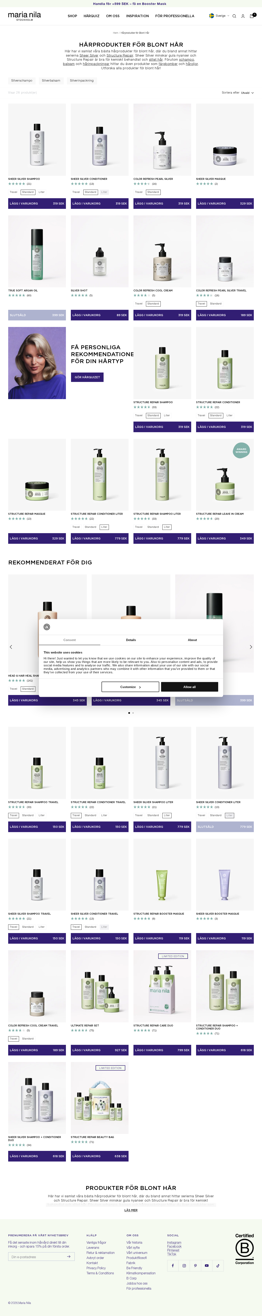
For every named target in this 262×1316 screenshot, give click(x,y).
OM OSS (113, 16)
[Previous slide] (3, 80)
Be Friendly (134, 1268)
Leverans (93, 1248)
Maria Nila (24, 1303)
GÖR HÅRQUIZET (87, 377)
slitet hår (156, 60)
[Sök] (234, 16)
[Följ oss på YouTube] (206, 1265)
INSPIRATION (137, 16)
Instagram (174, 1243)
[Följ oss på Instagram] (184, 1265)
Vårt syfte (133, 1248)
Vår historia (134, 1243)
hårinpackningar (96, 64)
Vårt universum (136, 1253)
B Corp (131, 1278)
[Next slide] (258, 80)
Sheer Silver (89, 56)
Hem (115, 33)
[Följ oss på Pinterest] (195, 1265)
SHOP (72, 16)
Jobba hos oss (136, 1284)
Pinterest (173, 1250)
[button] (129, 713)
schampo (186, 60)
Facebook (174, 1247)
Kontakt (92, 1263)
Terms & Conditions (100, 1273)
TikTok (171, 1254)
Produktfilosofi (136, 1258)
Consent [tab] (69, 639)
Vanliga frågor (96, 1243)
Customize (128, 687)
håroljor (192, 64)
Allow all (189, 687)
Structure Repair (120, 56)
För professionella (138, 1289)
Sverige (220, 16)
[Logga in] (243, 16)
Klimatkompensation (141, 1273)
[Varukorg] (252, 16)
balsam (69, 64)
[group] (22, 80)
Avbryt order (95, 1258)
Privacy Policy (96, 1268)
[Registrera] (69, 1256)
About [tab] (192, 639)
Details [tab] (131, 639)
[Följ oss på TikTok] (218, 1265)
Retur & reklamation (101, 1253)
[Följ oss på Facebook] (172, 1265)
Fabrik (130, 1263)
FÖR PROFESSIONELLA (174, 16)
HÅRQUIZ (91, 16)
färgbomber (168, 64)
